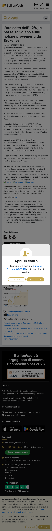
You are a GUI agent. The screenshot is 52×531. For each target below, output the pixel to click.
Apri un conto (35, 279)
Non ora (17, 279)
